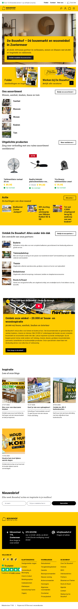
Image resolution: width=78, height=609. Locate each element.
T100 (12, 605)
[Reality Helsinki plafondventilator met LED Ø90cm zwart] (39, 165)
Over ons (60, 2)
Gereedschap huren (28, 590)
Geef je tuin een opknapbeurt (39, 407)
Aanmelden (64, 503)
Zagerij (24, 593)
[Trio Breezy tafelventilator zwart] (64, 165)
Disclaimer (45, 593)
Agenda (63, 587)
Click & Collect (27, 576)
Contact (53, 2)
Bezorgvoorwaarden (48, 574)
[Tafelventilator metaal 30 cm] (13, 165)
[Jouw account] (65, 8)
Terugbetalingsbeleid (48, 567)
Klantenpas (25, 586)
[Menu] (74, 8)
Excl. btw (73, 2)
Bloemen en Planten (68, 580)
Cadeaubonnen (27, 583)
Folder (46, 2)
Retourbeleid (45, 563)
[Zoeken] (61, 8)
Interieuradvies (66, 574)
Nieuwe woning (46, 577)
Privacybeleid (46, 597)
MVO (62, 570)
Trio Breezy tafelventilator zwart (63, 180)
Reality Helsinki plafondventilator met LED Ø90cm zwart (38, 180)
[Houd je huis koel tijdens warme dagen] (13, 441)
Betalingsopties (27, 579)
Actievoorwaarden (47, 580)
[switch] (68, 3)
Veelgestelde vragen (29, 563)
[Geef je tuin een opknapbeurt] (39, 390)
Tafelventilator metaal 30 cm (13, 180)
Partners (64, 577)
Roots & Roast (66, 584)
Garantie (44, 570)
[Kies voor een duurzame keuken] (13, 390)
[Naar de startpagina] (16, 8)
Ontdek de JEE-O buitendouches (59, 408)
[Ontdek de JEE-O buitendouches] (64, 390)
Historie (63, 567)
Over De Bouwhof (67, 563)
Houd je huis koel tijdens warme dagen (11, 459)
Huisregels (45, 584)
